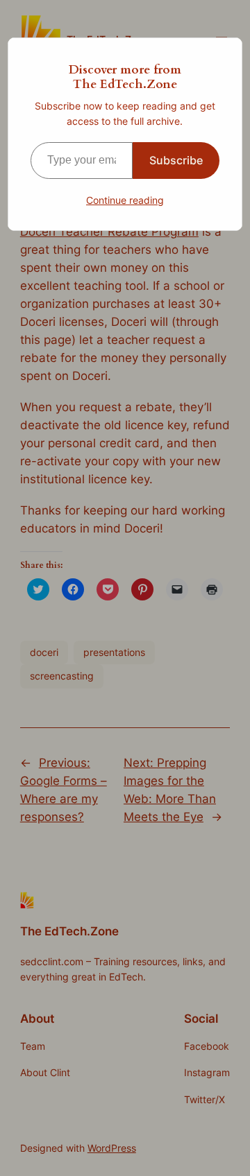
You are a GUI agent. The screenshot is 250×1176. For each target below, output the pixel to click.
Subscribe (176, 160)
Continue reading (125, 200)
